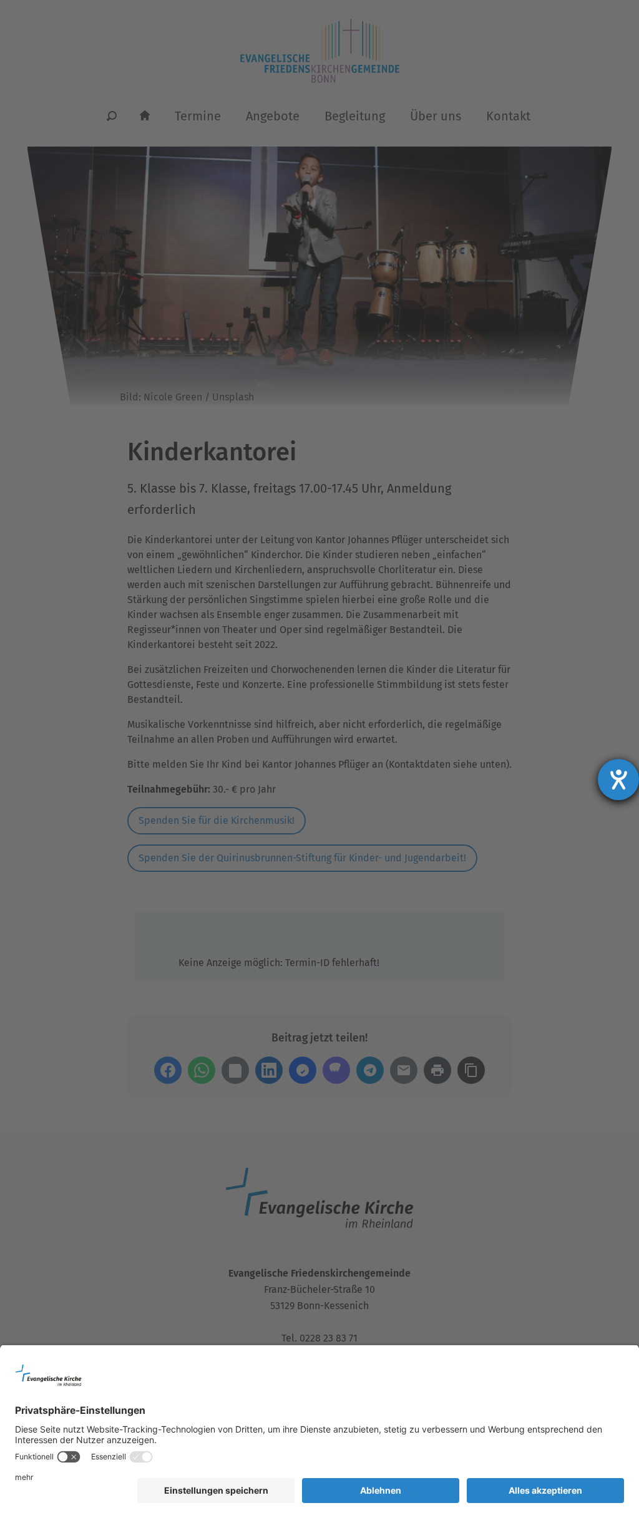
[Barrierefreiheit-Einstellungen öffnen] (618, 779)
